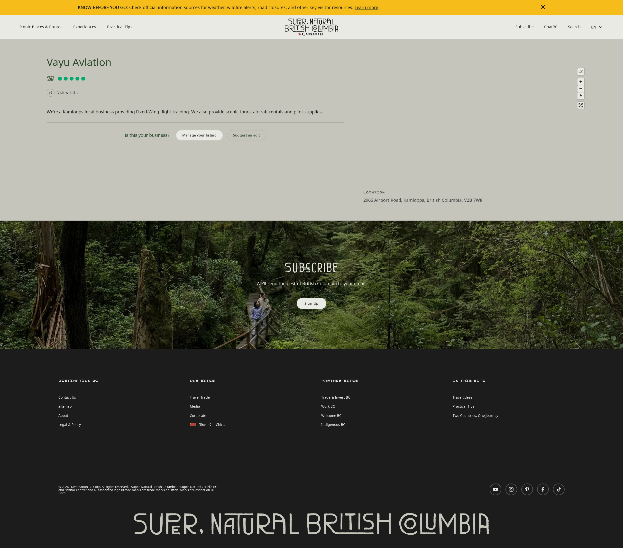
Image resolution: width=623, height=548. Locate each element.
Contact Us (67, 397)
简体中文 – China (212, 424)
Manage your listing (199, 135)
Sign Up (311, 303)
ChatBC (551, 26)
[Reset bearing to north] (580, 95)
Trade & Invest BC (335, 397)
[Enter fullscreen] (580, 105)
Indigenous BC (333, 424)
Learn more (366, 7)
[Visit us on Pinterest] (527, 489)
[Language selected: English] (597, 27)
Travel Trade (200, 397)
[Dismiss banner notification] (543, 7)
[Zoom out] (580, 88)
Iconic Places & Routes (41, 26)
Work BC (328, 406)
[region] (479, 122)
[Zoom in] (580, 81)
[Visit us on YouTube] (495, 489)
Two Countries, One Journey (475, 415)
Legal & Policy (69, 424)
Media (195, 406)
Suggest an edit (246, 135)
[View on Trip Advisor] (195, 78)
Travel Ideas (462, 397)
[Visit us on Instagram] (511, 489)
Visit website (68, 92)
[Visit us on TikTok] (559, 489)
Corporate (198, 415)
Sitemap (65, 406)
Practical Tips (119, 26)
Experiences (84, 26)
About (63, 415)
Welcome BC (331, 415)
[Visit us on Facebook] (543, 489)
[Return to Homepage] (311, 27)
